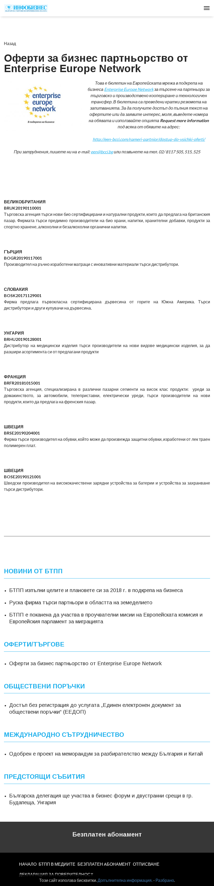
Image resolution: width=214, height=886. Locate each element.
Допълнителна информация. (125, 880)
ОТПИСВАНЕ (146, 864)
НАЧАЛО (28, 864)
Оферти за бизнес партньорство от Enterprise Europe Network (85, 663)
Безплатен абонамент (107, 834)
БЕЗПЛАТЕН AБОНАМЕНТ (104, 864)
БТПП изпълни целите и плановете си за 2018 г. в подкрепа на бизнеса (96, 590)
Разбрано (165, 880)
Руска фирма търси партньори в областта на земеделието (80, 602)
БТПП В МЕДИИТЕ (57, 864)
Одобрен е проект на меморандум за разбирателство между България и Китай (106, 754)
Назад (10, 43)
